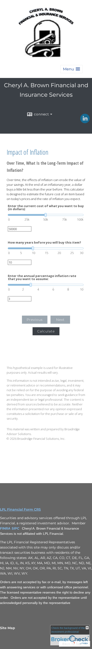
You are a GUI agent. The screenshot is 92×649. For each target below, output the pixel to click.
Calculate (46, 331)
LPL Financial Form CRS (20, 509)
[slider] (46, 215)
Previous (35, 320)
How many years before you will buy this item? (44, 242)
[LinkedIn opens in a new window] (85, 121)
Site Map (7, 628)
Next (60, 320)
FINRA (5, 528)
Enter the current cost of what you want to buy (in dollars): (46, 207)
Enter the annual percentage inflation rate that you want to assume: (42, 277)
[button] (71, 69)
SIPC (15, 528)
